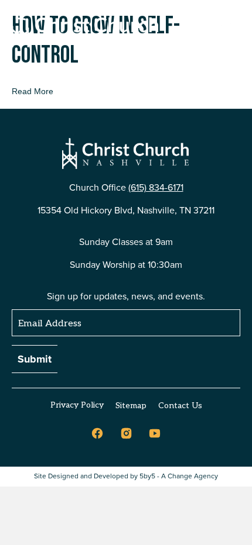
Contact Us (180, 406)
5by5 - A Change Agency (178, 476)
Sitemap (131, 406)
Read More (32, 91)
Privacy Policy (77, 405)
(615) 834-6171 (155, 187)
